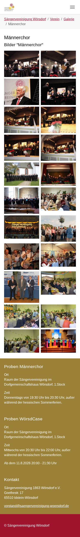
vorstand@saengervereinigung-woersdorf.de (36, 506)
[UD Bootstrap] (9, 7)
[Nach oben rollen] (71, 528)
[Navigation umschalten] (72, 7)
